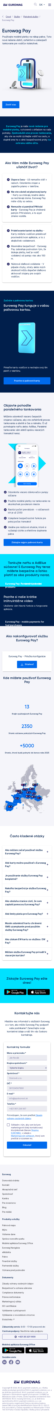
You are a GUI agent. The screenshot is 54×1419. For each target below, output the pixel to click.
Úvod (8, 16)
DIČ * (9, 1083)
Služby (17, 16)
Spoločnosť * (13, 1073)
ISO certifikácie (9, 1306)
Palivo (5, 1257)
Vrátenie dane (8, 1234)
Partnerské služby (10, 1266)
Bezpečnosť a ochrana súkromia (17, 1288)
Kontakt (5, 1185)
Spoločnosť (7, 1194)
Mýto (4, 1230)
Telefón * (11, 1104)
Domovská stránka (10, 1180)
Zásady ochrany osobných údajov (18, 1284)
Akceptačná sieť (9, 1189)
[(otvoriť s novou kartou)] (15, 992)
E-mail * (10, 1093)
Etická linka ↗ (8, 1319)
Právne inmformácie (11, 1297)
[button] (42, 5)
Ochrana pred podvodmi (13, 1270)
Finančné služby (9, 1261)
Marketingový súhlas (11, 1301)
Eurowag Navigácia (11, 1248)
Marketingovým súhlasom (22, 1136)
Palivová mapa (9, 1225)
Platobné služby (30, 16)
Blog (4, 1207)
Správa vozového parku (13, 1239)
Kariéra (5, 1198)
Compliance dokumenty (13, 1293)
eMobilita (6, 1252)
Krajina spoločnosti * (17, 1063)
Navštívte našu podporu (31, 1331)
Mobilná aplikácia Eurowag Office (17, 1243)
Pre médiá (6, 1212)
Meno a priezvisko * (16, 1053)
